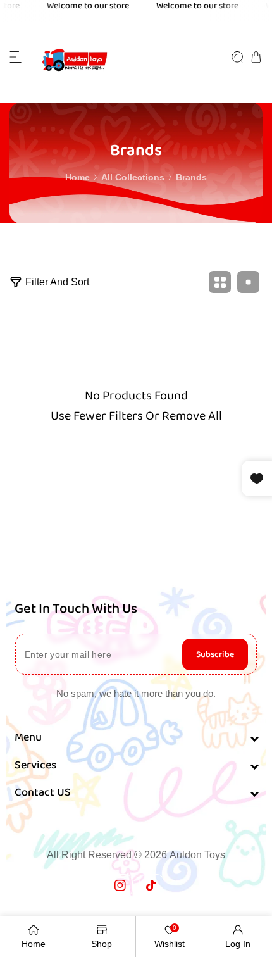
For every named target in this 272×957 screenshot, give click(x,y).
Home (77, 177)
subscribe (215, 654)
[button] (15, 57)
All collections (132, 177)
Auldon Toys (197, 854)
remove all (192, 416)
